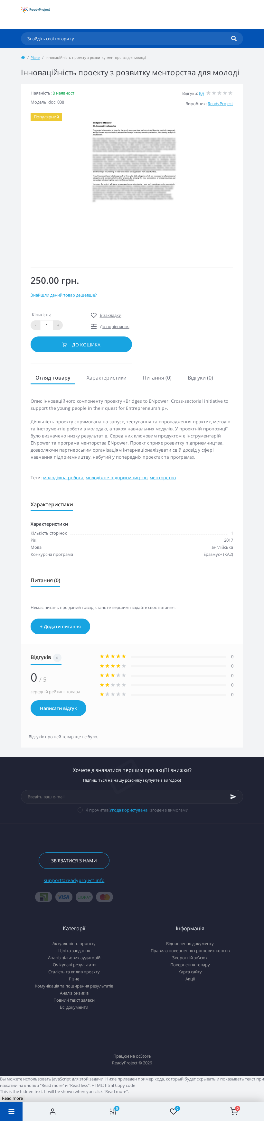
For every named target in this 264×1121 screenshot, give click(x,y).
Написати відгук (58, 708)
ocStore (143, 1056)
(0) (201, 93)
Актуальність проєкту (74, 943)
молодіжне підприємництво (116, 477)
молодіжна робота (63, 477)
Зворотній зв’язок (190, 957)
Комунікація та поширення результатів (74, 986)
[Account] (53, 1111)
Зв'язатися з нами (74, 861)
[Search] (234, 38)
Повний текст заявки (74, 1000)
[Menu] (11, 1111)
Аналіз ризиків (74, 993)
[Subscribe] (233, 797)
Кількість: (41, 314)
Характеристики (107, 377)
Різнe (35, 57)
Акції (190, 979)
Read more (12, 1098)
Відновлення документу (190, 943)
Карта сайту (190, 972)
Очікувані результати (74, 965)
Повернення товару (190, 965)
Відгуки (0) (200, 377)
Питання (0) (157, 377)
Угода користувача (128, 810)
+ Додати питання (60, 626)
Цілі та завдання (74, 950)
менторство (163, 477)
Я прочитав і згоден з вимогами (137, 810)
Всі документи (74, 1007)
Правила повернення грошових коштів (190, 950)
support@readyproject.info (74, 880)
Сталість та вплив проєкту (74, 972)
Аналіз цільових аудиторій (74, 957)
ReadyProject (220, 103)
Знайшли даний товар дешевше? (64, 295)
